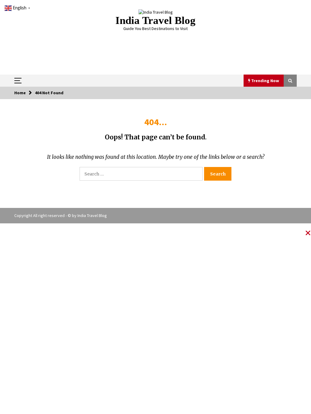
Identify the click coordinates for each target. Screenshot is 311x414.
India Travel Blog (155, 20)
